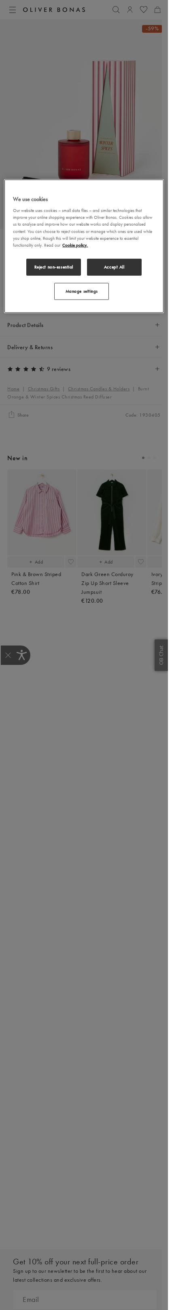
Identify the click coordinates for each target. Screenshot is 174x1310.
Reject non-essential (53, 266)
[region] (83, 246)
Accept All (114, 266)
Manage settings (82, 291)
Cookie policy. (75, 244)
